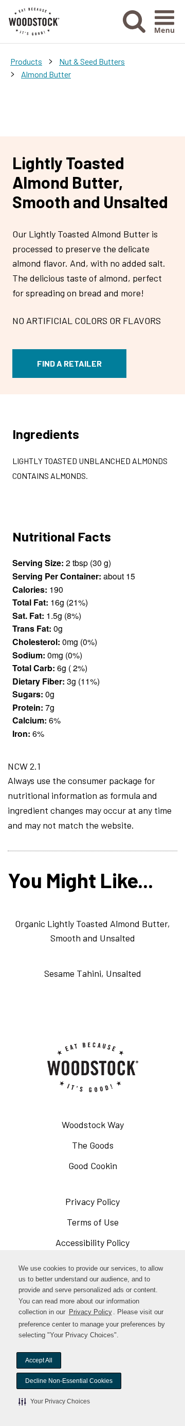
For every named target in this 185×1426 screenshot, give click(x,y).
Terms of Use (108, 1224)
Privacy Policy (90, 1312)
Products (26, 61)
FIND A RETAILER (69, 363)
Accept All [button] (38, 1360)
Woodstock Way (93, 1124)
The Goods (93, 1145)
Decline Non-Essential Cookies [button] (69, 1380)
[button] (54, 1401)
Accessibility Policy (107, 1245)
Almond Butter (46, 74)
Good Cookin (92, 1165)
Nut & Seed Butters (92, 61)
